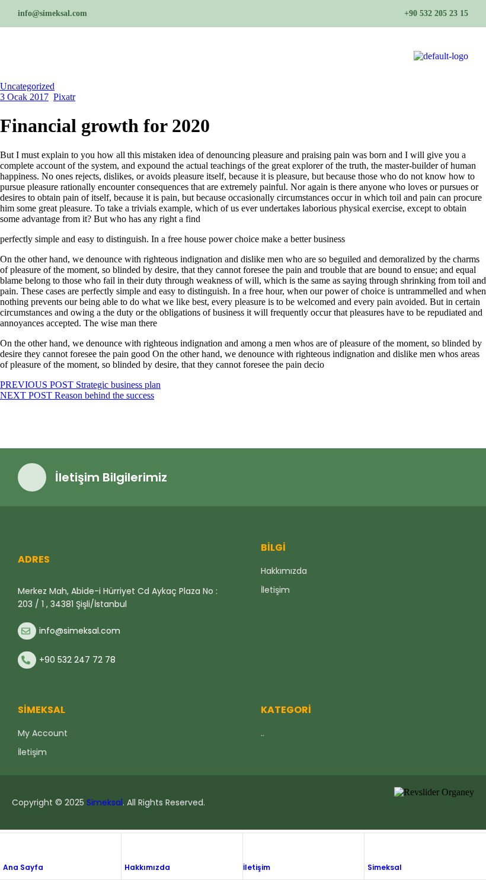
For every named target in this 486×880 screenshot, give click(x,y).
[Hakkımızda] (130, 846)
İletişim (256, 867)
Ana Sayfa (23, 867)
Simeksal (384, 867)
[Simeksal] (373, 846)
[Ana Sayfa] (9, 846)
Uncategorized (27, 86)
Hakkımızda (147, 867)
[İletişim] (249, 846)
